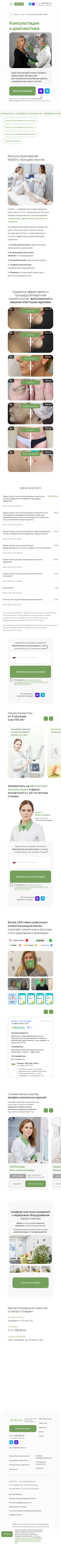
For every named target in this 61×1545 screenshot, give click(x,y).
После (48, 309)
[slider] (30, 318)
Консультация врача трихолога (19, 127)
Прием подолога (12, 141)
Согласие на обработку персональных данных (27, 1537)
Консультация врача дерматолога (20, 134)
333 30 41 (43, 3)
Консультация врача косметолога (20, 120)
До (11, 309)
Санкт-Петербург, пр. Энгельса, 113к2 (25, 1339)
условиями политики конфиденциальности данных (27, 681)
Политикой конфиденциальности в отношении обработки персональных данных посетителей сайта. (28, 1541)
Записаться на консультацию (30, 671)
